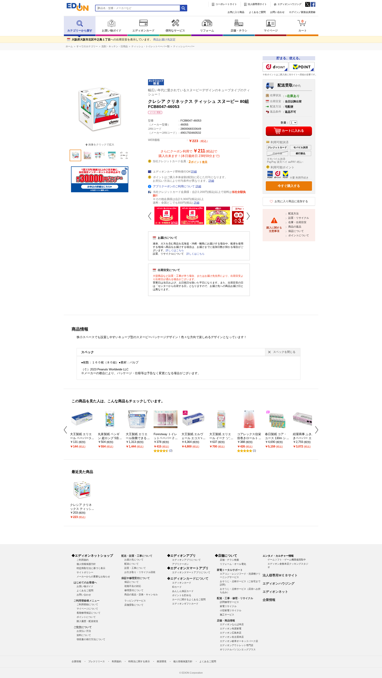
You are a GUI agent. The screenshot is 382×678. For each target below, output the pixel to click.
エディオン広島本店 (230, 632)
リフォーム (207, 30)
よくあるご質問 (257, 12)
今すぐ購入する (289, 185)
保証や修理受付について (135, 578)
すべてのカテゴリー (87, 46)
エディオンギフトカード (185, 603)
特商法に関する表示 (139, 661)
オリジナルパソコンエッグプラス (238, 649)
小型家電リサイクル (230, 610)
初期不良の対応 (132, 586)
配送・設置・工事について (136, 555)
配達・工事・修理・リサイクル (235, 598)
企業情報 (269, 599)
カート (302, 25)
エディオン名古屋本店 (232, 637)
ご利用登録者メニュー (86, 600)
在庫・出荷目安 (297, 222)
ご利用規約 (83, 559)
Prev (151, 216)
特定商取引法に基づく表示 (91, 568)
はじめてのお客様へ (85, 582)
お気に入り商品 (236, 12)
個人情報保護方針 (86, 564)
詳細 (194, 171)
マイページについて (87, 608)
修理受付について (133, 590)
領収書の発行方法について (91, 639)
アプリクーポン (180, 564)
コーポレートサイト (226, 4)
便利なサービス (175, 30)
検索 (10, 35)
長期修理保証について (88, 612)
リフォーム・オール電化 (233, 564)
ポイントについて (298, 235)
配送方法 (293, 213)
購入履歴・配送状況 (87, 621)
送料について (84, 635)
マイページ (271, 30)
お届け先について (133, 559)
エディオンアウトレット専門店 (236, 645)
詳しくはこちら (175, 250)
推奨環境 (161, 661)
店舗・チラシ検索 (229, 559)
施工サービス (227, 614)
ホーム (69, 46)
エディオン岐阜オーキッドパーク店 (239, 641)
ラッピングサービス (135, 600)
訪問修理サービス (229, 602)
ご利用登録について (87, 604)
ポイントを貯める (181, 595)
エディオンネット (275, 591)
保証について (296, 231)
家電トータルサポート (230, 569)
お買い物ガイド (111, 30)
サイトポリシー (85, 572)
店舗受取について (133, 604)
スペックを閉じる (284, 351)
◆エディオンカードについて (188, 578)
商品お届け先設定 (164, 39)
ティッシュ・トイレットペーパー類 (150, 46)
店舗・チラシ (239, 30)
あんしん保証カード (183, 591)
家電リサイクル (228, 606)
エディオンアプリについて (186, 559)
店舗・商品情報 (226, 620)
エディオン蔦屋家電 (230, 628)
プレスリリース (96, 661)
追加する (61, 34)
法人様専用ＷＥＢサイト (280, 575)
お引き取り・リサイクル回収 (139, 572)
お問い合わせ (277, 12)
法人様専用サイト (257, 4)
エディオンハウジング (289, 4)
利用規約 (116, 661)
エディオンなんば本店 (232, 624)
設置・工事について (135, 568)
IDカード (177, 587)
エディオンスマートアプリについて (191, 572)
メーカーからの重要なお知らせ (93, 576)
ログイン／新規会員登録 (302, 12)
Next (247, 216)
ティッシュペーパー (184, 46)
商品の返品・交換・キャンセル (141, 594)
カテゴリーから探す (79, 30)
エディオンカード (143, 30)
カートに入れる (293, 130)
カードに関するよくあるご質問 (189, 599)
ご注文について (83, 627)
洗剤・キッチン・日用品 (114, 46)
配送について (131, 563)
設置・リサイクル (298, 217)
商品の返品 (294, 226)
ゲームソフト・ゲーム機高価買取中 (287, 559)
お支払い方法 (84, 631)
